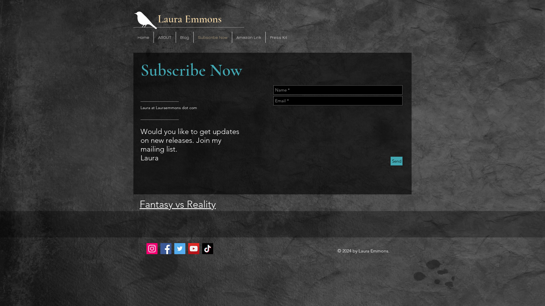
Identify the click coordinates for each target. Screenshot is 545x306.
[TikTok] (207, 248)
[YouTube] (193, 248)
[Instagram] (152, 248)
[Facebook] (165, 248)
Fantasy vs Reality (178, 204)
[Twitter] (179, 248)
